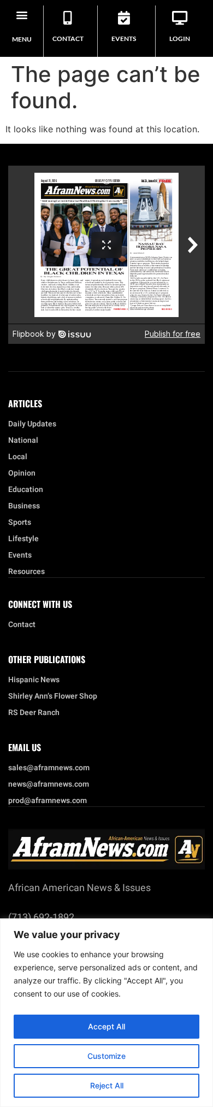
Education (25, 489)
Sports (19, 522)
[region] (106, 1012)
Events (123, 38)
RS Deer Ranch (34, 712)
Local (17, 457)
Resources (26, 571)
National (23, 440)
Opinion (22, 473)
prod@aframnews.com (47, 800)
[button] (22, 14)
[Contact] (68, 18)
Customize (106, 1056)
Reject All (106, 1085)
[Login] (180, 18)
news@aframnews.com (48, 784)
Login (179, 38)
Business (24, 506)
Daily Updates (32, 424)
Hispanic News (34, 680)
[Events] (124, 18)
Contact (68, 38)
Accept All (106, 1026)
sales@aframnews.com (49, 768)
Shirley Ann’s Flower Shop (52, 696)
